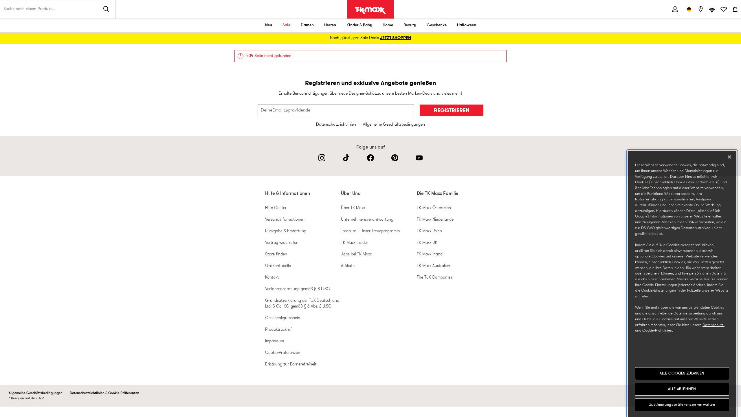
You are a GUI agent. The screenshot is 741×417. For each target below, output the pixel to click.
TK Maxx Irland (430, 254)
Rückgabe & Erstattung (285, 231)
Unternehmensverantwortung (367, 219)
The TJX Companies (434, 277)
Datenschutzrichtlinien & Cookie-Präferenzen (104, 393)
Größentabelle (278, 266)
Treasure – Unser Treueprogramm (370, 231)
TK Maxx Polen (429, 231)
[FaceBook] (370, 157)
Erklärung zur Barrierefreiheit (290, 364)
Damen (307, 25)
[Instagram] (321, 157)
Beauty (409, 25)
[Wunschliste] (723, 9)
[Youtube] (419, 157)
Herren (330, 25)
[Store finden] (700, 9)
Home (388, 25)
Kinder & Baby (359, 25)
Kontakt (272, 277)
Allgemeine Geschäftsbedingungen (394, 124)
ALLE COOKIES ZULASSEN (682, 373)
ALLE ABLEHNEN (682, 389)
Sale (286, 25)
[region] (682, 284)
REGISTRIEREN (451, 111)
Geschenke (437, 25)
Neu (268, 25)
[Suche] (106, 9)
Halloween (466, 25)
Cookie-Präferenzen (282, 353)
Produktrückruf (278, 330)
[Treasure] (712, 9)
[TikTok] (346, 157)
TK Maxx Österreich (434, 208)
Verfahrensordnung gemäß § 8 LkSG (297, 289)
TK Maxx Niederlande (435, 219)
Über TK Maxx (353, 208)
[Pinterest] (394, 157)
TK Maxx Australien (433, 266)
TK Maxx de (370, 10)
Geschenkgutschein (282, 318)
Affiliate (348, 266)
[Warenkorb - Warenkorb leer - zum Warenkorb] (735, 9)
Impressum (274, 341)
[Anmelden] (675, 9)
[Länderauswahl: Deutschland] (689, 9)
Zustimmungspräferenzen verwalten (682, 405)
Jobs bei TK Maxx (356, 254)
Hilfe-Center (276, 208)
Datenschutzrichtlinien (336, 124)
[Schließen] (729, 157)
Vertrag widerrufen (281, 243)
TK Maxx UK (427, 243)
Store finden (276, 254)
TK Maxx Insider (354, 243)
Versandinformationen (285, 219)
